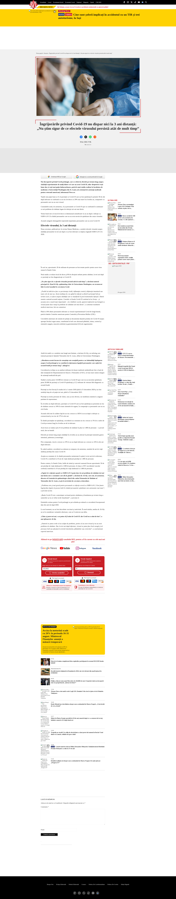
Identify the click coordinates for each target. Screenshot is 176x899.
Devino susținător (58, 573)
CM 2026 (98, 2)
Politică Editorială (74, 884)
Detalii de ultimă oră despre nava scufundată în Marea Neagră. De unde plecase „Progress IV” (75, 762)
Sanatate (46, 53)
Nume (42, 829)
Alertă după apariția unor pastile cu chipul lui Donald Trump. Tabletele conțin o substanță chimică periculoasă (126, 438)
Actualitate (43, 2)
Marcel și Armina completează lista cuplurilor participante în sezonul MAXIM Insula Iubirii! (77, 662)
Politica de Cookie (113, 884)
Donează (90, 572)
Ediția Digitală (125, 884)
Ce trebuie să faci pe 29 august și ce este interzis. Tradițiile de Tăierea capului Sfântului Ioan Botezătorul (126, 450)
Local (49, 2)
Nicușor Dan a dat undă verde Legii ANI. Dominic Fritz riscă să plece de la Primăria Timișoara (77, 692)
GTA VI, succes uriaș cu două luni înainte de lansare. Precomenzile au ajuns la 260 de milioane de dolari (126, 355)
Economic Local (70, 2)
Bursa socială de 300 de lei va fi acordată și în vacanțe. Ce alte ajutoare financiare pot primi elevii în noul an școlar (126, 218)
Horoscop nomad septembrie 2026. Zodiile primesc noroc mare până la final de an (126, 257)
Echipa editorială (61, 884)
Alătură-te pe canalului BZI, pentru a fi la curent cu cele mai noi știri (73, 540)
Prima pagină (39, 53)
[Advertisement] (73, 608)
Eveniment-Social (58, 2)
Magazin (85, 2)
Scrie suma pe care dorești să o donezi (85, 565)
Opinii (92, 2)
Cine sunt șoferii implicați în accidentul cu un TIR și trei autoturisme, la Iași (99, 16)
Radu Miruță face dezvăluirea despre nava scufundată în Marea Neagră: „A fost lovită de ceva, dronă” (77, 705)
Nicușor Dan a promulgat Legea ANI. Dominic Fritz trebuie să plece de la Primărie (126, 206)
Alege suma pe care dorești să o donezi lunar (53, 565)
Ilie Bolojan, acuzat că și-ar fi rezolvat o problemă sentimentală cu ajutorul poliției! (82, 7)
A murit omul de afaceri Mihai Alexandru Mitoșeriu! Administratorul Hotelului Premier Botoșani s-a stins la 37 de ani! (77, 747)
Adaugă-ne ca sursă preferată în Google (91, 177)
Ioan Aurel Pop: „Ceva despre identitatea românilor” (125, 393)
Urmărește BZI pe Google (58, 176)
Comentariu (45, 807)
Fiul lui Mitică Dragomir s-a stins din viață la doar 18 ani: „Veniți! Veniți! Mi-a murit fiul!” (126, 382)
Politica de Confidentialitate (97, 884)
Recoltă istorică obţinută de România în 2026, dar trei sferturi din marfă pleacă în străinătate (76, 672)
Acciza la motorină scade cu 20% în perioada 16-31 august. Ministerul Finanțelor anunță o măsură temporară (56, 636)
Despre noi (50, 884)
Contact (84, 884)
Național (79, 2)
